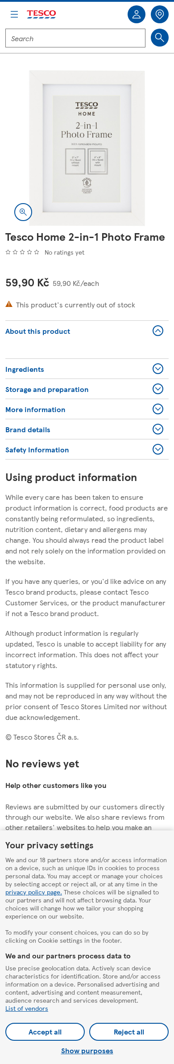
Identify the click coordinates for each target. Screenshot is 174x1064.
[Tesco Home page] (42, 14)
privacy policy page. (33, 891)
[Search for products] (160, 38)
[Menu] (14, 14)
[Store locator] (160, 14)
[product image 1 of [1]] (87, 148)
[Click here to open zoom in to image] (23, 212)
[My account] (136, 14)
